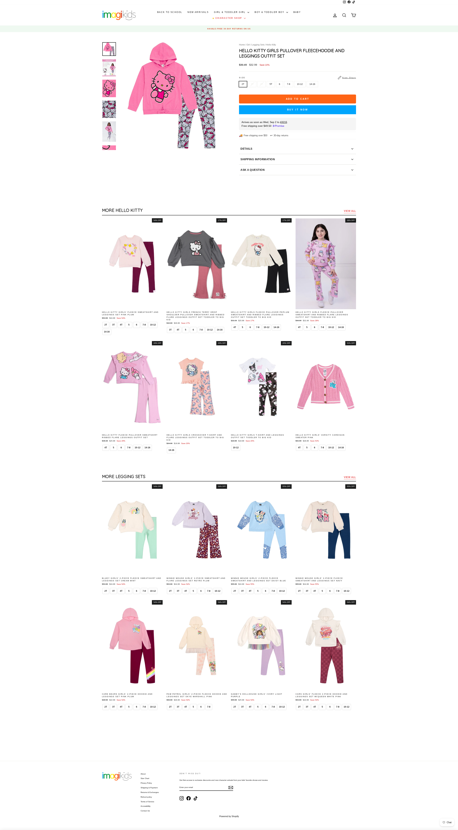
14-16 (312, 84)
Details (246, 148)
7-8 (288, 84)
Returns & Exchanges (150, 792)
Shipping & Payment (149, 788)
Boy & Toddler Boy (270, 12)
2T (243, 84)
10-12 (300, 84)
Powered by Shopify (229, 816)
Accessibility (145, 806)
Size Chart (145, 778)
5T (271, 84)
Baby (297, 12)
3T (252, 84)
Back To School (169, 12)
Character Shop (227, 18)
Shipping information (257, 159)
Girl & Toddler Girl (230, 12)
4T (261, 84)
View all (350, 211)
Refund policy (146, 797)
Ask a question (252, 169)
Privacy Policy (146, 783)
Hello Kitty (271, 45)
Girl (248, 45)
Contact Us (145, 811)
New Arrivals (198, 12)
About (143, 774)
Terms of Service (147, 802)
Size (297, 78)
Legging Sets (258, 45)
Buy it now (297, 109)
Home (242, 45)
